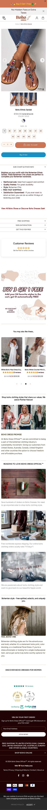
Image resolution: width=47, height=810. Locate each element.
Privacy (11, 770)
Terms (5, 770)
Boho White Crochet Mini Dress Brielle (35, 370)
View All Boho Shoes (9, 208)
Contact (33, 770)
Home (17, 24)
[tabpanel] (12, 359)
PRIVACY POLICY (17, 804)
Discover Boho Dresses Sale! (33, 208)
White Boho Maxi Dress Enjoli (11, 370)
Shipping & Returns (22, 770)
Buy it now (23, 155)
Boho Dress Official (23, 18)
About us (40, 770)
